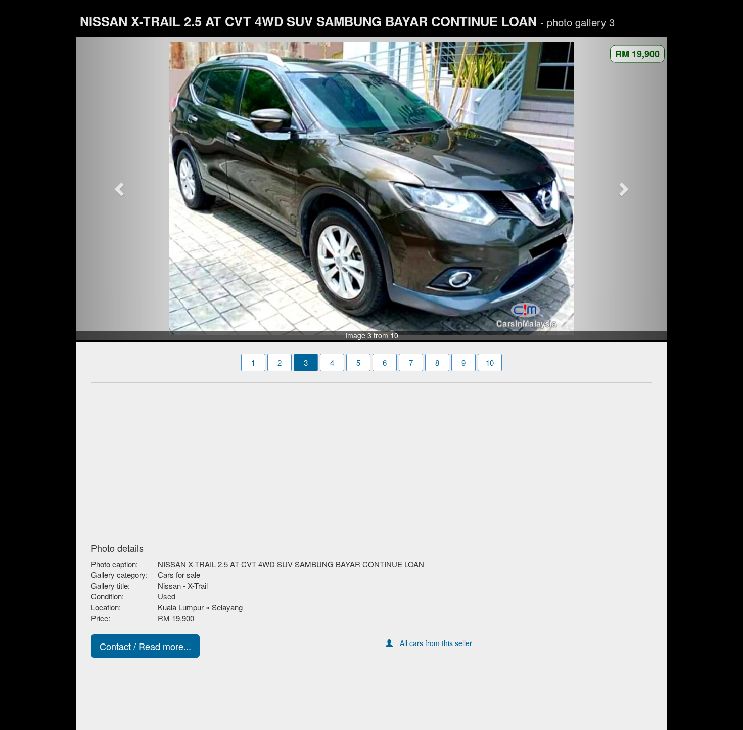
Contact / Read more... (145, 646)
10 (490, 362)
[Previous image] (120, 188)
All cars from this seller (436, 643)
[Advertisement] (371, 460)
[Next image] (623, 188)
